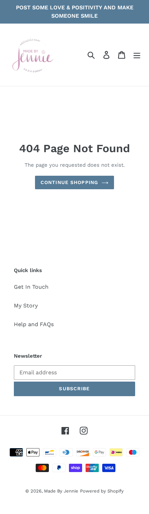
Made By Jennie (61, 491)
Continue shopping (69, 182)
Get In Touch (31, 287)
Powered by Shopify (102, 491)
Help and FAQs (34, 324)
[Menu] (136, 55)
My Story (26, 305)
